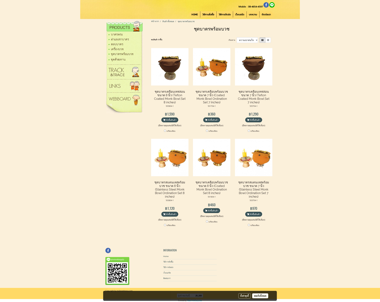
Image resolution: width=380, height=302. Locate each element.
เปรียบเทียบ (171, 131)
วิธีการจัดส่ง (225, 14)
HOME (194, 14)
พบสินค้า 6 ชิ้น (156, 39)
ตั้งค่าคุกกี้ (244, 295)
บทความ (253, 14)
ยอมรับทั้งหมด (260, 295)
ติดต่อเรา (266, 14)
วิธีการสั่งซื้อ (208, 14)
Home (165, 256)
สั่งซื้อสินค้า (171, 119)
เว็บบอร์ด (239, 14)
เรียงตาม (232, 40)
